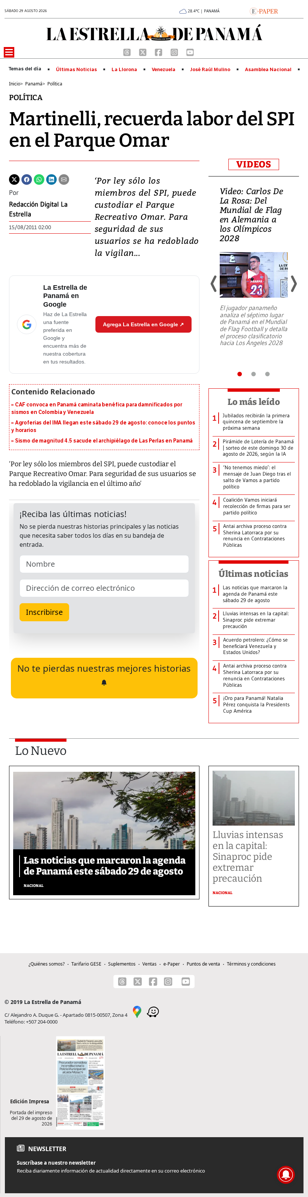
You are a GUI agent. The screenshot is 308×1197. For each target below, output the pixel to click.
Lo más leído (254, 402)
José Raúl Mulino (210, 70)
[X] (143, 51)
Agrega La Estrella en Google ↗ (143, 324)
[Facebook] (159, 51)
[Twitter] (14, 179)
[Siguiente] (293, 283)
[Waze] (153, 1011)
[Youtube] (190, 51)
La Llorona (124, 70)
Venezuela (163, 70)
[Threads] (128, 51)
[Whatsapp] (39, 179)
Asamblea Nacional (268, 70)
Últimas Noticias (76, 70)
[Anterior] (214, 283)
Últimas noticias (253, 574)
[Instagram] (175, 51)
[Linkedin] (51, 179)
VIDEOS (253, 164)
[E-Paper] (264, 10)
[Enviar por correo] (64, 179)
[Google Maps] (137, 1011)
